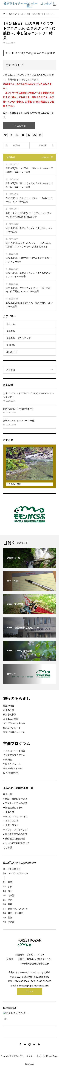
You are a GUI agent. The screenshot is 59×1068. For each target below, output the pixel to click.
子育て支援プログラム (14, 755)
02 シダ (7, 886)
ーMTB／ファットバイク (15, 816)
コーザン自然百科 (12, 868)
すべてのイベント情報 (14, 750)
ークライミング (11, 820)
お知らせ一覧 (47, 157)
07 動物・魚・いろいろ (15, 908)
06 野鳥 (7, 904)
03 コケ (7, 890)
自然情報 (10, 345)
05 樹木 (7, 899)
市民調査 (7, 759)
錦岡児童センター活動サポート (18, 408)
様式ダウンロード (12, 727)
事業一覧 (7, 794)
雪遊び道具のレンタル (14, 732)
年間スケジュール (12, 763)
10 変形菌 (8, 921)
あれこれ (10, 324)
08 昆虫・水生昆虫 (13, 913)
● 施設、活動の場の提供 (15, 798)
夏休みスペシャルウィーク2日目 (19, 420)
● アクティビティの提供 (15, 803)
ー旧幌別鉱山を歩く (13, 807)
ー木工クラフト (11, 825)
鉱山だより (11, 352)
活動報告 (10, 331)
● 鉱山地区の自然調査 (14, 838)
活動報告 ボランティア (18, 338)
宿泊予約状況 (9, 714)
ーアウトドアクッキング (15, 829)
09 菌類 (7, 917)
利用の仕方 (8, 709)
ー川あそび (8, 811)
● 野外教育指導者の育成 (15, 834)
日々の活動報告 (11, 772)
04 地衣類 (8, 895)
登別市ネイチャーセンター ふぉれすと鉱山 (29, 4)
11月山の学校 (19, 125)
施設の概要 (8, 705)
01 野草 (7, 882)
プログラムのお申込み (14, 723)
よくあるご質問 (11, 718)
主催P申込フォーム (12, 768)
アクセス (29, 991)
